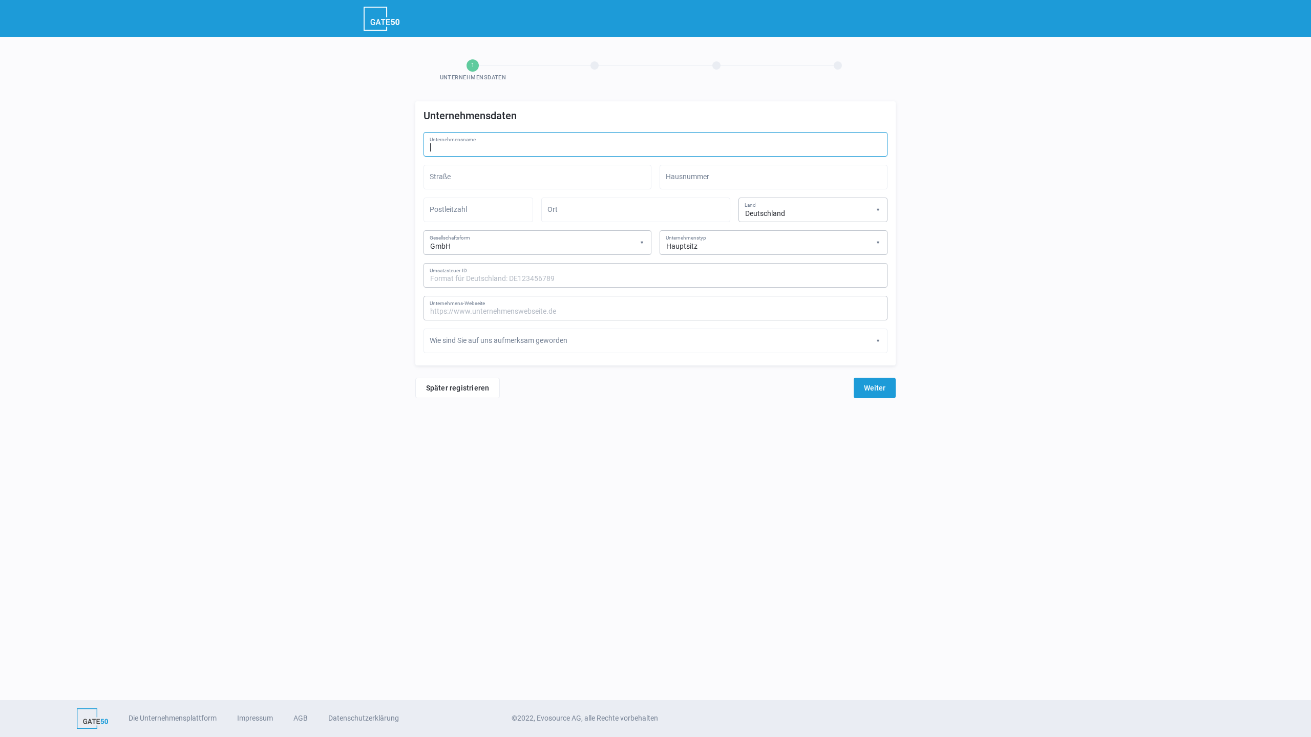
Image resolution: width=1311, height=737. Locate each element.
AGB (300, 718)
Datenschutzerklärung (363, 718)
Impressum (255, 718)
